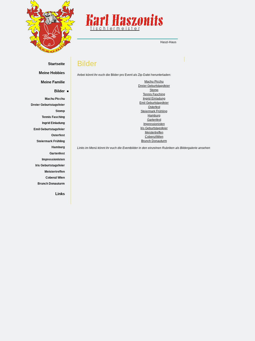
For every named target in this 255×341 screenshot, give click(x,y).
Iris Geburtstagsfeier (50, 165)
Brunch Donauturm (51, 183)
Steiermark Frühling (51, 141)
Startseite (56, 64)
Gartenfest (57, 153)
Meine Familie (53, 82)
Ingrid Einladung (53, 123)
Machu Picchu (55, 99)
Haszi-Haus (168, 42)
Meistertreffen (55, 171)
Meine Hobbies (52, 73)
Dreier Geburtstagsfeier (48, 105)
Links (60, 194)
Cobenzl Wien (55, 177)
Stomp (60, 111)
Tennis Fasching (53, 117)
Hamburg (58, 147)
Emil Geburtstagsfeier (49, 129)
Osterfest (58, 135)
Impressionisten (53, 159)
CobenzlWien (154, 136)
